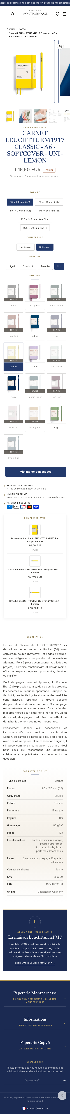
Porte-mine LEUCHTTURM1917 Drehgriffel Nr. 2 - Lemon (35, 571)
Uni (59, 266)
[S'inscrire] (63, 1080)
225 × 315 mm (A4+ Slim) (35, 219)
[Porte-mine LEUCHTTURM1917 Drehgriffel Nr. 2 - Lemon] (35, 561)
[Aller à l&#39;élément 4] (55, 116)
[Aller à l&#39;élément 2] (25, 116)
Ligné (12, 266)
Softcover (44, 247)
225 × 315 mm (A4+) (35, 227)
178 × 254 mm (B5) (49, 210)
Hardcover (26, 247)
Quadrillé (28, 266)
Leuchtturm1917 (35, 127)
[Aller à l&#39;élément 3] (40, 116)
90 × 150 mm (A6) (20, 202)
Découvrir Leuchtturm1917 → (35, 963)
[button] (35, 999)
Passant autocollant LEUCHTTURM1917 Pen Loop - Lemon (35, 540)
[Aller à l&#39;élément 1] (10, 116)
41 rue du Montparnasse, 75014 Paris (26, 488)
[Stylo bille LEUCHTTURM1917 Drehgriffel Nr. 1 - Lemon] (35, 592)
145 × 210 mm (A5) (20, 210)
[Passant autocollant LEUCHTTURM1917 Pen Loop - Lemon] (35, 529)
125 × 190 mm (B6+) (49, 202)
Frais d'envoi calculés (36, 176)
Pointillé (45, 266)
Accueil (11, 28)
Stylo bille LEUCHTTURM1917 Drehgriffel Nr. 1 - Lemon (35, 602)
